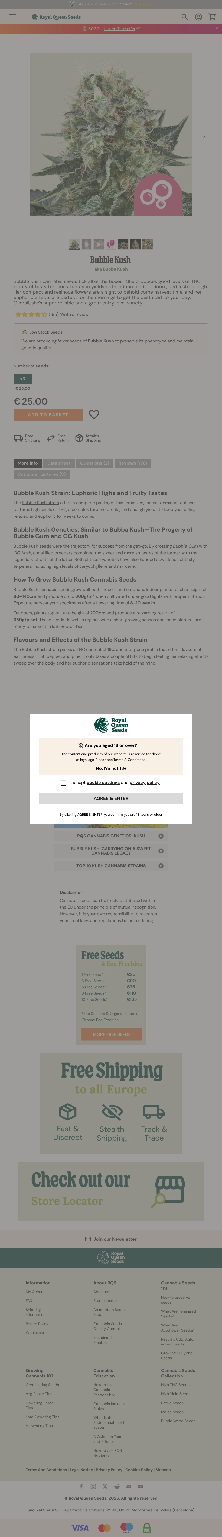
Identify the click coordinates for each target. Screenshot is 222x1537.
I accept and (114, 782)
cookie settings (103, 782)
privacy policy (145, 782)
